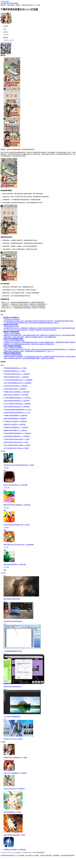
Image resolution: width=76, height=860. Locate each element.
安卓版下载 (4, 43)
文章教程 (15, 3)
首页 (2, 3)
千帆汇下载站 (10, 5)
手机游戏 (5, 3)
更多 (2, 314)
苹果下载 (9, 43)
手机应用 (10, 3)
